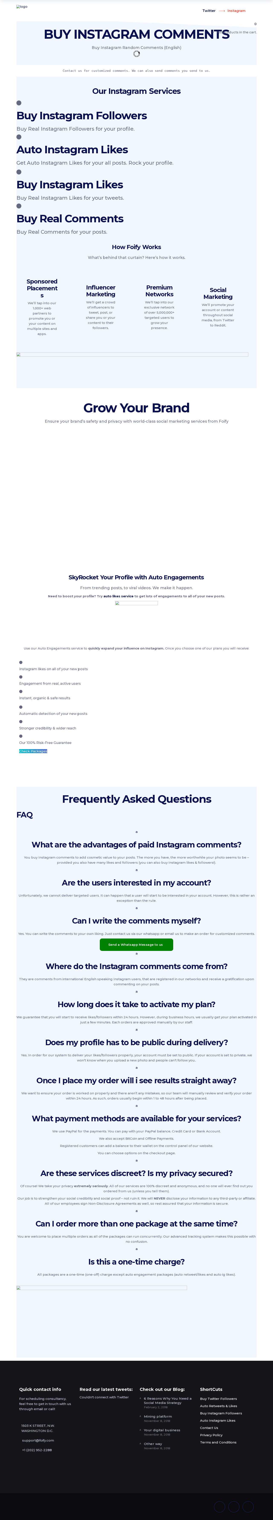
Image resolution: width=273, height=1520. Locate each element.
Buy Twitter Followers (218, 1399)
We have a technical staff (76, 548)
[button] (136, 839)
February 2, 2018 (156, 1407)
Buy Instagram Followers (221, 1413)
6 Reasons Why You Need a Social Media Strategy (168, 1400)
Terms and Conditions (218, 1442)
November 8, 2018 (157, 1421)
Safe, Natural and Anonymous (183, 491)
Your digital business (162, 1430)
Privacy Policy (211, 1435)
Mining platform (158, 1416)
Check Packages (33, 751)
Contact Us (209, 1428)
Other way (153, 1444)
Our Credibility (60, 522)
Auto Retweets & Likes (218, 1406)
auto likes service (118, 596)
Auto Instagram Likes (217, 1420)
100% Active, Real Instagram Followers (172, 465)
